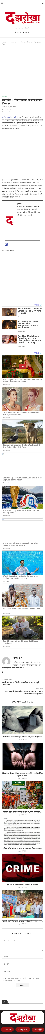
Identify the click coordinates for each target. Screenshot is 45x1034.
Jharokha (13, 107)
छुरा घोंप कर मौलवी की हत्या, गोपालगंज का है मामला (22, 885)
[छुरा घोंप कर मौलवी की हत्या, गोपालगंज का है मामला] (22, 868)
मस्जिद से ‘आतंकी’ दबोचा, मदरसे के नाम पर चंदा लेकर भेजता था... (22, 848)
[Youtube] (23, 32)
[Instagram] (20, 32)
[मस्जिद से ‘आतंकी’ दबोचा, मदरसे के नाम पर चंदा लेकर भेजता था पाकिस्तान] (22, 831)
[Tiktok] (29, 32)
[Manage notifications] (40, 1029)
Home (4, 42)
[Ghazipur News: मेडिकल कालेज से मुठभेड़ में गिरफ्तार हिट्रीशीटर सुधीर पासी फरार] (22, 756)
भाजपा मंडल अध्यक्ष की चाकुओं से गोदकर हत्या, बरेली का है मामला (22, 737)
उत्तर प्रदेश (13, 42)
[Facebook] (15, 32)
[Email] (26, 32)
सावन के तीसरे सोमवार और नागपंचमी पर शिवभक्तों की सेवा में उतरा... (22, 921)
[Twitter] (18, 32)
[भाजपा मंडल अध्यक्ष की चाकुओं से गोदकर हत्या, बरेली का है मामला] (22, 720)
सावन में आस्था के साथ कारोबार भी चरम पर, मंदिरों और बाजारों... (22, 812)
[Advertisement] (22, 72)
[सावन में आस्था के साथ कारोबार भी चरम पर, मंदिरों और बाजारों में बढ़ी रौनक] (22, 795)
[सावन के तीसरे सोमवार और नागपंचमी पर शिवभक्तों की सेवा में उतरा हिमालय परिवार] (22, 904)
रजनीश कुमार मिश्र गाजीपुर (10, 117)
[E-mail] (6, 245)
